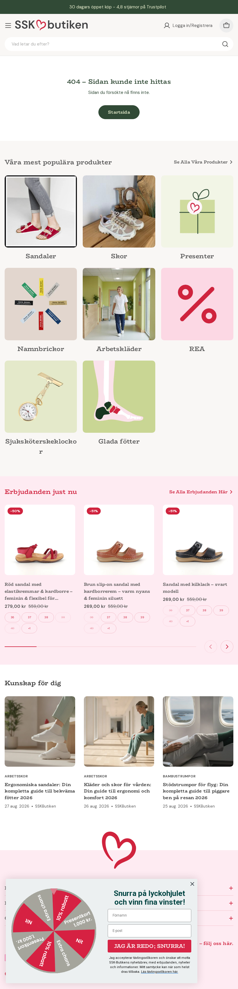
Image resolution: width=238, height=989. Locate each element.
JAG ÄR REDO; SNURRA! (149, 946)
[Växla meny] (8, 25)
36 (12, 617)
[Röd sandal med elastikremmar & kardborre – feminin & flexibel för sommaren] (40, 540)
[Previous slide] (210, 646)
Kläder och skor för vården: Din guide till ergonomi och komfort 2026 (117, 791)
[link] (41, 219)
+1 (29, 628)
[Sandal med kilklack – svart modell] (198, 540)
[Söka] (225, 44)
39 (63, 617)
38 (46, 617)
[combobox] (119, 44)
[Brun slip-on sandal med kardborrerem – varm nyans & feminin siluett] (119, 540)
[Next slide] (227, 646)
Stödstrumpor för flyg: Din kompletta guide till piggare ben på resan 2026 (196, 791)
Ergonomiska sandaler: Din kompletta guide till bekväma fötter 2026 (40, 791)
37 (29, 617)
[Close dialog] (192, 884)
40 (12, 628)
